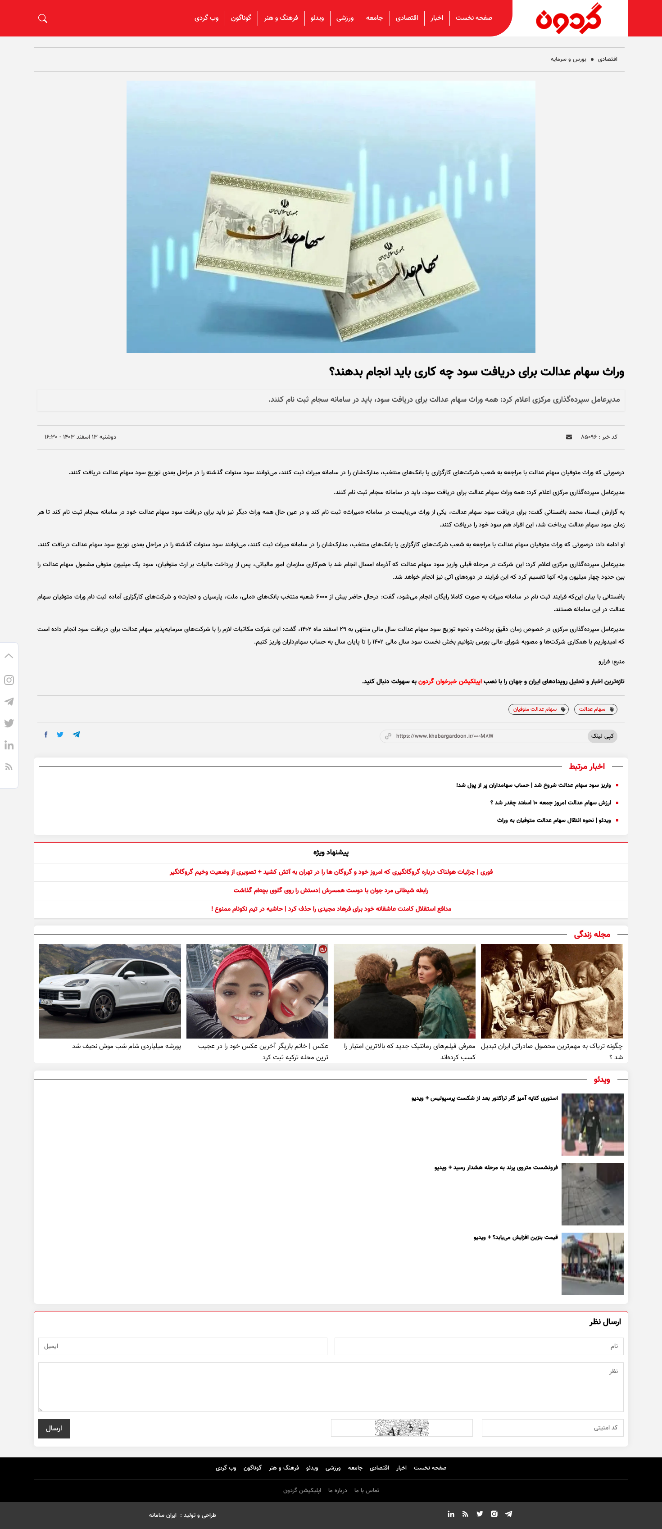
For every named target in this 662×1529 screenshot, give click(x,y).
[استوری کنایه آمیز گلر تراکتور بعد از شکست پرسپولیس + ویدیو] (593, 1124)
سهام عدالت (592, 709)
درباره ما (337, 1490)
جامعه (374, 18)
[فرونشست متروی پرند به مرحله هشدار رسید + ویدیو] (593, 1194)
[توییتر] (9, 725)
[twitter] (60, 735)
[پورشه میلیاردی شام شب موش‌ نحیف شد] (110, 991)
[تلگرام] (9, 703)
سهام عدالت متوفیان (535, 709)
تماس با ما (366, 1490)
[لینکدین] (9, 746)
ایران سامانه (163, 1515)
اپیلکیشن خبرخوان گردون (450, 682)
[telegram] (76, 734)
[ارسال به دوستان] (569, 437)
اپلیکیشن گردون (302, 1490)
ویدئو (317, 18)
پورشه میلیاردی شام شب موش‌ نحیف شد (126, 1046)
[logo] (570, 18)
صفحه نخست (474, 18)
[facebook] (46, 734)
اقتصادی (407, 18)
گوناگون (241, 18)
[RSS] (9, 768)
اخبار (437, 18)
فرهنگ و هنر (281, 18)
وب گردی (206, 18)
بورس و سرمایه (568, 59)
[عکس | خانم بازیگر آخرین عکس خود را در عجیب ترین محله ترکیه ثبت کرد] (257, 991)
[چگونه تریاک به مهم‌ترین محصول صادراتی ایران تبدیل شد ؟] (552, 991)
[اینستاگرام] (9, 682)
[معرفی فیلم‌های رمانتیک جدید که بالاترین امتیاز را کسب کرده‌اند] (405, 991)
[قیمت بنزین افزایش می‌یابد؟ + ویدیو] (593, 1264)
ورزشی (345, 18)
